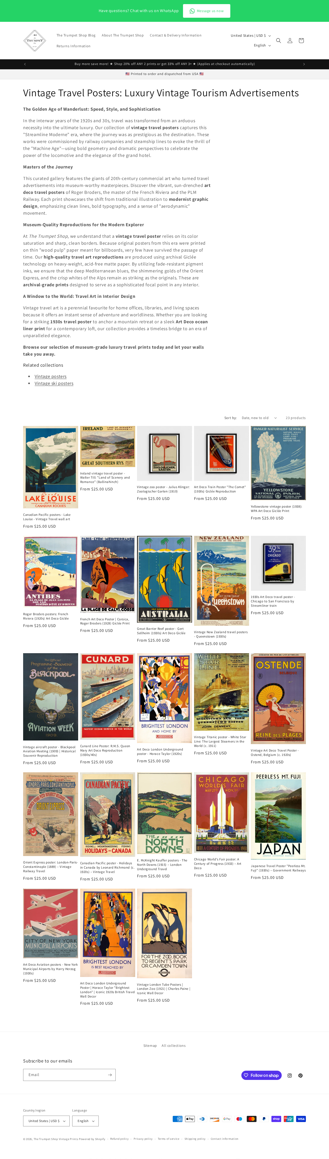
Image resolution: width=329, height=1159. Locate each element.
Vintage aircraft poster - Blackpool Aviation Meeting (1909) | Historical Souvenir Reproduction (49, 751)
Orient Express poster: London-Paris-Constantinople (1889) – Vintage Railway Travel (50, 866)
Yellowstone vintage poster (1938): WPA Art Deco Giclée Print (276, 509)
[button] (278, 40)
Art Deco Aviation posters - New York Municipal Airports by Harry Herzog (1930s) (50, 969)
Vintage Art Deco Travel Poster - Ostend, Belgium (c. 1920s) (275, 752)
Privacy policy (143, 1139)
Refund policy (119, 1139)
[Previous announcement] (25, 64)
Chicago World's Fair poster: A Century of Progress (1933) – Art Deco (217, 863)
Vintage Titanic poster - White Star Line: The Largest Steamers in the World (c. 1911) (220, 741)
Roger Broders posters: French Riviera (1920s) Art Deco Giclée (46, 616)
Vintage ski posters (54, 383)
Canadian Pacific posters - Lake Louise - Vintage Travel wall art (47, 517)
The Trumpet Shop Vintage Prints (56, 1139)
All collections (174, 1045)
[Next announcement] (304, 64)
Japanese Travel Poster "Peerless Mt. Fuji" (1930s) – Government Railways (278, 868)
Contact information (225, 1139)
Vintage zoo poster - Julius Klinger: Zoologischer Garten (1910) (163, 489)
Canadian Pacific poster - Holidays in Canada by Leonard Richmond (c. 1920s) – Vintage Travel (107, 867)
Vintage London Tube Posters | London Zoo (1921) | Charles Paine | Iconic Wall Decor (163, 989)
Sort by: (230, 417)
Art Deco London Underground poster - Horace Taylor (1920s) (160, 751)
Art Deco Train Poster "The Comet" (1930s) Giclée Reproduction (220, 489)
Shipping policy (195, 1139)
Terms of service (168, 1139)
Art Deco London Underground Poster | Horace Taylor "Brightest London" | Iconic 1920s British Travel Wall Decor (107, 990)
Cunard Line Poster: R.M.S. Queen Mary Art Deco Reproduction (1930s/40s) (105, 750)
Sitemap (150, 1045)
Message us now (210, 10)
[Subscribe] (109, 1075)
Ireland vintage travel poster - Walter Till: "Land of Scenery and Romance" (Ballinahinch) (105, 477)
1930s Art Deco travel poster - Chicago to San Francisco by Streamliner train (273, 601)
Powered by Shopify (92, 1139)
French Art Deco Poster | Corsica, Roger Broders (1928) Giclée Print (105, 621)
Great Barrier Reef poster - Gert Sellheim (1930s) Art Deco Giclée (161, 631)
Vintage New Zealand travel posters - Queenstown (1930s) (221, 634)
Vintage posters (51, 376)
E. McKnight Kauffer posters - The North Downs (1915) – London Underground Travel (162, 864)
